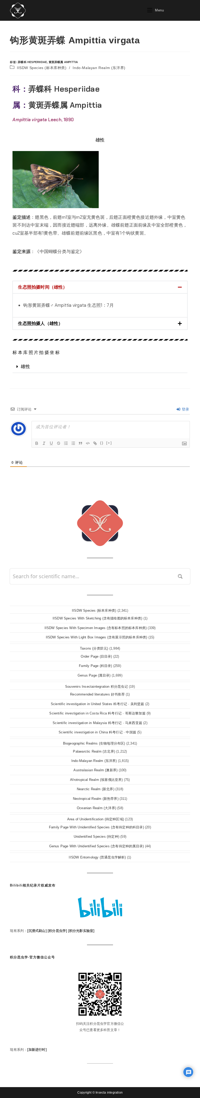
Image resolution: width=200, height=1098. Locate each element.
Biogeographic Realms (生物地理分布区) (94, 743)
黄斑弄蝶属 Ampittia (63, 62)
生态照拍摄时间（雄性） (42, 287)
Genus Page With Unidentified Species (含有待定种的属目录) (96, 846)
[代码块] (87, 443)
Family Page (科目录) (95, 666)
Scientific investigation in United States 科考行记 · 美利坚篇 (97, 704)
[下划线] (51, 443)
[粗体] (36, 443)
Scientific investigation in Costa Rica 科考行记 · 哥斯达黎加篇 (97, 713)
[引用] (80, 443)
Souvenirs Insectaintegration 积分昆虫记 (96, 686)
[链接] (95, 443)
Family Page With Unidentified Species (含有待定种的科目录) (96, 827)
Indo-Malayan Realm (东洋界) (99, 68)
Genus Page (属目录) (94, 675)
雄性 (25, 366)
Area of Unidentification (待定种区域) (95, 819)
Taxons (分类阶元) (94, 648)
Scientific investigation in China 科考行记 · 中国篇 (97, 732)
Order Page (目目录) (96, 656)
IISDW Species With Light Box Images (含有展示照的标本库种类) (96, 637)
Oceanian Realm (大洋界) (96, 808)
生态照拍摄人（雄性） (40, 323)
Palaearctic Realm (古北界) (94, 751)
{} (102, 443)
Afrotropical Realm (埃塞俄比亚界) (96, 780)
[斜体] (44, 443)
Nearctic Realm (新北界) (95, 789)
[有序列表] (66, 443)
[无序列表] (73, 443)
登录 (185, 409)
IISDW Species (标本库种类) (42, 68)
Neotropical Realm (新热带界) (95, 799)
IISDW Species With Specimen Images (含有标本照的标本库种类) (96, 628)
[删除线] (58, 443)
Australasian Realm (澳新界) (95, 770)
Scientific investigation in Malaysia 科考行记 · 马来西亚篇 (97, 723)
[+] (109, 443)
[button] (100, 287)
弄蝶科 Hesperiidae (32, 62)
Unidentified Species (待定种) (96, 836)
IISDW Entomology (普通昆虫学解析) (97, 857)
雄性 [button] (100, 140)
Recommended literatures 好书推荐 (97, 694)
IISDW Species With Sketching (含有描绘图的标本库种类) (97, 618)
